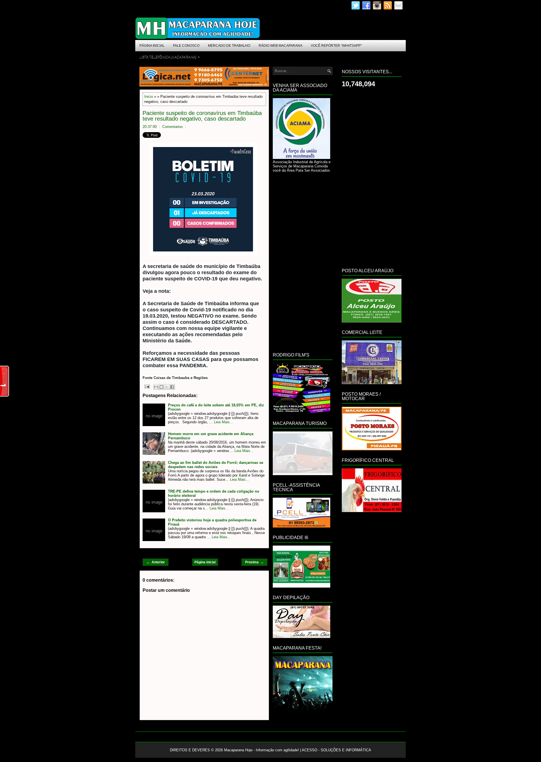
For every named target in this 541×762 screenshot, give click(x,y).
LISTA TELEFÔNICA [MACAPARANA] (169, 57)
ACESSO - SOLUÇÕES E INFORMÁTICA (336, 750)
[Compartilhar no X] (167, 387)
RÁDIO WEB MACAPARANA (280, 46)
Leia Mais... (223, 422)
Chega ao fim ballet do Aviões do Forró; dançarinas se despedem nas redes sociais (215, 464)
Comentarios (172, 127)
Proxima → (254, 562)
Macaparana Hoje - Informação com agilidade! (261, 750)
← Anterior (156, 562)
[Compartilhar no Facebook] (172, 387)
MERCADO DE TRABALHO (229, 46)
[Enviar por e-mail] (156, 387)
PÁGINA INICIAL (152, 46)
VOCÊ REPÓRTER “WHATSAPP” (336, 46)
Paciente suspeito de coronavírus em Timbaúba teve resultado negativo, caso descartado (202, 115)
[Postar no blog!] (161, 387)
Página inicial (205, 562)
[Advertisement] (302, 261)
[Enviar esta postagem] (147, 386)
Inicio (148, 96)
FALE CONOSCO (186, 46)
